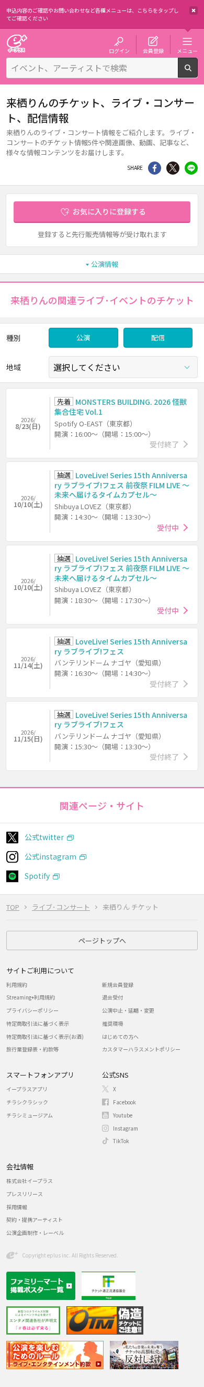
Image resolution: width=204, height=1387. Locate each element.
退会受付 (112, 997)
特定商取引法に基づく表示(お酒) (45, 1036)
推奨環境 (112, 1023)
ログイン (119, 50)
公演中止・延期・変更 (128, 1010)
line (191, 168)
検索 (197, 73)
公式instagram (50, 856)
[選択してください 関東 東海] (123, 367)
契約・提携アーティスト (34, 1219)
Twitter (172, 168)
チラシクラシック (27, 1102)
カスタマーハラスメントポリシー (141, 1049)
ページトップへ (102, 940)
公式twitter (44, 837)
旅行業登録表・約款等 (32, 1049)
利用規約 (16, 984)
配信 (158, 337)
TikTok (121, 1141)
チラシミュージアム (29, 1115)
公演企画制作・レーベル (35, 1233)
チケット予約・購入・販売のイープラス (16, 43)
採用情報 (16, 1207)
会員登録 (153, 50)
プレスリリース (24, 1194)
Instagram (125, 1128)
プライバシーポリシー (32, 1010)
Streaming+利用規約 (30, 997)
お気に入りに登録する (109, 211)
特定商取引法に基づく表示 (37, 1023)
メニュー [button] (187, 50)
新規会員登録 (117, 984)
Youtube (122, 1115)
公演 (83, 337)
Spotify (37, 875)
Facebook (124, 1102)
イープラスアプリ (27, 1089)
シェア (154, 168)
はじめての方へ (120, 1036)
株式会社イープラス (29, 1181)
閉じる (193, 10)
